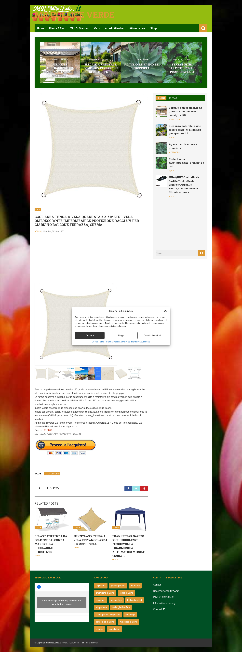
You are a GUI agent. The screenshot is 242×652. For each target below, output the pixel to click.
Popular (173, 98)
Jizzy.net (174, 590)
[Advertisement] (91, 260)
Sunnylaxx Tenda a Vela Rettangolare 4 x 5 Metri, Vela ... (90, 540)
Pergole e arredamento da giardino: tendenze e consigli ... (59, 70)
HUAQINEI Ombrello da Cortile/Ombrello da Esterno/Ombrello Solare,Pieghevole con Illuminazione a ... (184, 185)
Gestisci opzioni (152, 335)
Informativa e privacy (164, 603)
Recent (161, 98)
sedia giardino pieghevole (108, 614)
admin (38, 231)
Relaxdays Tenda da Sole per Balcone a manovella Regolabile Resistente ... (51, 544)
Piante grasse (141, 59)
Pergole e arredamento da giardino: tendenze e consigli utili (185, 111)
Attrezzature (137, 28)
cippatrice (100, 600)
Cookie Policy (98, 342)
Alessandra (174, 152)
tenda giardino (52, 473)
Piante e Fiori (57, 28)
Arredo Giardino (114, 28)
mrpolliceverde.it (53, 643)
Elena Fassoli (175, 119)
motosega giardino (128, 622)
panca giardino (118, 585)
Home (40, 28)
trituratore (135, 585)
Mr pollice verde (75, 14)
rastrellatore (114, 629)
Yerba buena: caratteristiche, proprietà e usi (182, 68)
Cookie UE (159, 609)
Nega (121, 335)
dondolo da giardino (105, 622)
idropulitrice (101, 607)
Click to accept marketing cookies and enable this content (61, 602)
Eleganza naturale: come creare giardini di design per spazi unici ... (185, 129)
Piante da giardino (182, 59)
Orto (97, 28)
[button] (165, 311)
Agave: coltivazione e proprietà (141, 66)
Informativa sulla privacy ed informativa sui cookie (128, 342)
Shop (153, 28)
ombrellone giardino (105, 593)
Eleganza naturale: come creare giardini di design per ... (100, 68)
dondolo (99, 629)
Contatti (157, 584)
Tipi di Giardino (79, 28)
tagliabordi (101, 585)
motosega (130, 614)
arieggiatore (116, 600)
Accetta (90, 335)
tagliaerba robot (134, 600)
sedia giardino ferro (121, 607)
